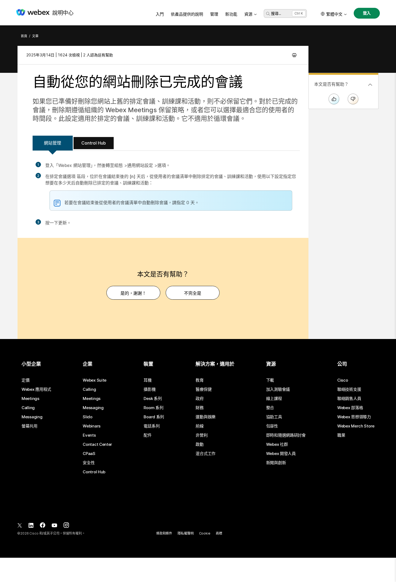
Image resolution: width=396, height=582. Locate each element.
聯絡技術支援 (349, 389)
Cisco (342, 380)
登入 (367, 13)
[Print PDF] (294, 55)
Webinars (91, 426)
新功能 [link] (231, 14)
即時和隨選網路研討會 (286, 435)
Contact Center (97, 444)
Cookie (204, 533)
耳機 (147, 380)
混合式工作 (206, 454)
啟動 (199, 444)
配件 (147, 435)
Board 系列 (154, 417)
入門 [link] (160, 14)
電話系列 (151, 426)
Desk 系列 (153, 398)
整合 (270, 408)
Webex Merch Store (355, 426)
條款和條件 (164, 533)
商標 (219, 533)
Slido (87, 417)
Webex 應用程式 (36, 389)
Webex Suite (94, 380)
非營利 (201, 435)
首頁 (24, 36)
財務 (199, 408)
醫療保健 (203, 389)
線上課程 (274, 398)
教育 (199, 380)
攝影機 (149, 389)
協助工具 (274, 417)
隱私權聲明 (185, 533)
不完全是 (192, 293)
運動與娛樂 (206, 417)
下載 (270, 380)
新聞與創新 (276, 463)
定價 (25, 380)
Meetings (30, 398)
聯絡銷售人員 (349, 398)
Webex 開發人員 (281, 454)
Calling (28, 408)
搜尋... (276, 13)
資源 (248, 14)
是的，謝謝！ (133, 293)
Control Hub (93, 143)
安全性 (89, 463)
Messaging (32, 417)
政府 (199, 398)
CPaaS (89, 454)
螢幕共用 (29, 426)
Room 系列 (153, 408)
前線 (199, 426)
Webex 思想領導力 (354, 417)
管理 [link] (214, 14)
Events (89, 435)
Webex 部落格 (350, 408)
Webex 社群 (277, 444)
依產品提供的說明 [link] (187, 14)
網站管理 (52, 143)
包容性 (272, 426)
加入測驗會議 (278, 389)
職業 (341, 435)
